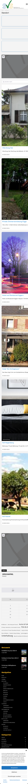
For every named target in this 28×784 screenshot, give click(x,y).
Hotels (4, 144)
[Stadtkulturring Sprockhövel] (23, 652)
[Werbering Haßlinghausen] (23, 667)
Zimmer (4, 218)
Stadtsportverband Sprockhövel (10, 658)
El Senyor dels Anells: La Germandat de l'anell (11, 627)
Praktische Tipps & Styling (14, 633)
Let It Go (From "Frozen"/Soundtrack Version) (11, 630)
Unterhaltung (7, 636)
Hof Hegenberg (8, 443)
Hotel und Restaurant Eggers (13, 295)
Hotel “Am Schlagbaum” (11, 369)
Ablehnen (14, 772)
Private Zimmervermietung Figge (14, 221)
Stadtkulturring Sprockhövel (9, 650)
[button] (26, 750)
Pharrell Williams (5, 633)
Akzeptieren (14, 768)
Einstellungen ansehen (14, 776)
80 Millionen (4, 624)
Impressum (24, 779)
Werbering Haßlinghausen (9, 665)
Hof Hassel (6, 516)
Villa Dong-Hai (7, 148)
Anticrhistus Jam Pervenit (13, 624)
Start (3, 10)
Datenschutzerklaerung (15, 779)
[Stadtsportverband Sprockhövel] (23, 659)
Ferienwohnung (6, 439)
